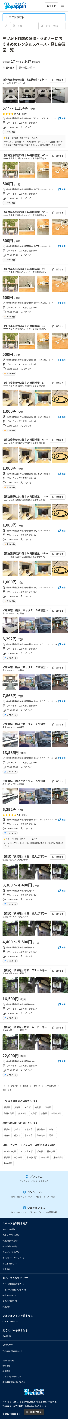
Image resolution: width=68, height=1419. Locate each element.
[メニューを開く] (62, 6)
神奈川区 (36, 1085)
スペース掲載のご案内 (12, 1284)
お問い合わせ (8, 1360)
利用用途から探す (10, 1240)
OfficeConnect (9, 1321)
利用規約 (6, 1269)
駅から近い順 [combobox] (25, 67)
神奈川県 (14, 1085)
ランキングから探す (11, 1252)
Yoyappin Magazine (11, 1351)
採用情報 (6, 1371)
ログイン (51, 5)
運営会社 (6, 1365)
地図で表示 (36, 1412)
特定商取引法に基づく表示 (14, 1382)
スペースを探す (9, 1229)
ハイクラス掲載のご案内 (13, 1289)
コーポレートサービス (12, 1257)
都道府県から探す (10, 1246)
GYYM (5, 1336)
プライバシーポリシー (12, 1376)
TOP (4, 1085)
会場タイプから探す (11, 1235)
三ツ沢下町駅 (50, 1085)
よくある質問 (8, 1263)
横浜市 (25, 1085)
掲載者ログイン (9, 1295)
